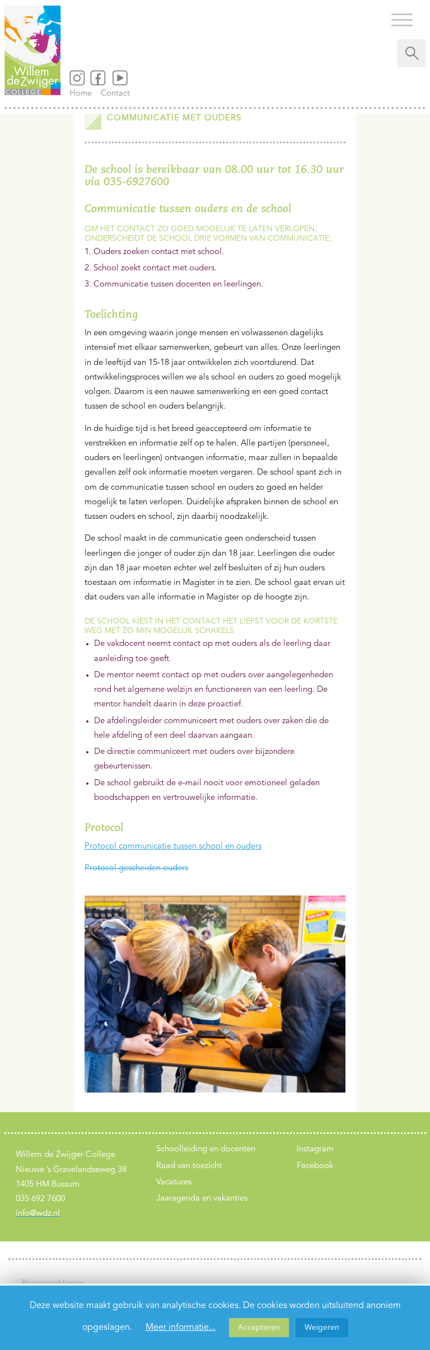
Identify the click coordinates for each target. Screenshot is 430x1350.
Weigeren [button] (322, 1328)
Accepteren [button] (259, 1328)
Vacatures (173, 1182)
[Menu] (402, 19)
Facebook (315, 1166)
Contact (115, 94)
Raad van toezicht (189, 1166)
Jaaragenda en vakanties (201, 1198)
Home (84, 94)
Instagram (315, 1149)
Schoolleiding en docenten (205, 1149)
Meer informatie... (181, 1327)
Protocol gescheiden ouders (136, 868)
